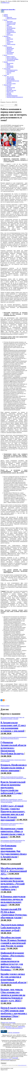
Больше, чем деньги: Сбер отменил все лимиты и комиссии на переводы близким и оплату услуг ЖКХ (13, 995)
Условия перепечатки (12, 95)
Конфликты (10, 49)
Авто (8, 74)
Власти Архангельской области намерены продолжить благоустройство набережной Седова (13, 787)
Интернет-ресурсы (11, 90)
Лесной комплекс (11, 28)
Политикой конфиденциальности (9, 1058)
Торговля (9, 51)
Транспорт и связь (11, 22)
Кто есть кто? (10, 67)
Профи (8, 64)
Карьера (6, 61)
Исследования (10, 52)
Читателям (9, 89)
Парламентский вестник (13, 80)
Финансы (6, 36)
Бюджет (9, 37)
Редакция (9, 82)
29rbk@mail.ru (21, 1026)
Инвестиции (10, 39)
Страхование (10, 41)
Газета (5, 75)
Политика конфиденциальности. (14, 1028)
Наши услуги (10, 91)
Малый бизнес (10, 48)
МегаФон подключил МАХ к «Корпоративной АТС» (14, 871)
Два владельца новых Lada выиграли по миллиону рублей (12, 927)
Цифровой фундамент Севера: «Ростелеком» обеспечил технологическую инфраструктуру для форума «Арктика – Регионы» (12, 961)
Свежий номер (10, 78)
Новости (6, 16)
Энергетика (10, 21)
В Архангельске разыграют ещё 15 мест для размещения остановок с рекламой (13, 726)
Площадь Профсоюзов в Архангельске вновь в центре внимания (14, 767)
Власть (5, 55)
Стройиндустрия (11, 24)
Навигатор (9, 17)
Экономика (9, 29)
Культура (9, 72)
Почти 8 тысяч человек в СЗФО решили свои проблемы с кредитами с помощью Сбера (14, 1011)
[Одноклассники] (3, 700)
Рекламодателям (11, 87)
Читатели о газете (11, 83)
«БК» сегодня (10, 76)
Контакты (9, 94)
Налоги (8, 43)
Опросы (9, 86)
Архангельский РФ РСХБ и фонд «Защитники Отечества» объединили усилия (14, 913)
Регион (5, 20)
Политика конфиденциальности (15, 97)
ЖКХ (8, 25)
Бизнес (5, 45)
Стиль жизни (7, 68)
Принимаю (3, 1063)
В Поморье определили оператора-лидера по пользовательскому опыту (13, 900)
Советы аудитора (11, 44)
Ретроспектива (10, 30)
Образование (10, 66)
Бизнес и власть (11, 56)
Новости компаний (11, 18)
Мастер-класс (10, 63)
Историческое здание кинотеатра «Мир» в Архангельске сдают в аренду (12, 832)
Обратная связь (7, 84)
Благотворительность (12, 70)
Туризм (8, 33)
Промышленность (11, 32)
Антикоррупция (11, 60)
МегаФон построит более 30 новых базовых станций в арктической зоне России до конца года (13, 943)
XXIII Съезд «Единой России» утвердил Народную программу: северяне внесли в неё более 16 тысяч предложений (13, 812)
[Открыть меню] (2, 11)
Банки (8, 40)
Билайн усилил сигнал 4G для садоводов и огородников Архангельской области (13, 978)
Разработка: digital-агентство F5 (22, 1065)
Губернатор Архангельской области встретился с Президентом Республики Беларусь (13, 748)
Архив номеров (11, 79)
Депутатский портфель (12, 59)
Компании (9, 47)
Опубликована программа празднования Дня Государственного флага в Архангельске (14, 851)
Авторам (9, 93)
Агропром (9, 26)
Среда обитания (11, 71)
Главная (6, 14)
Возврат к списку (5, 705)
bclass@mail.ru (8, 1026)
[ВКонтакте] (1, 700)
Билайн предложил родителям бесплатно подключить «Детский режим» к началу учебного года (13, 884)
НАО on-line (10, 34)
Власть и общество (11, 57)
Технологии (10, 53)
